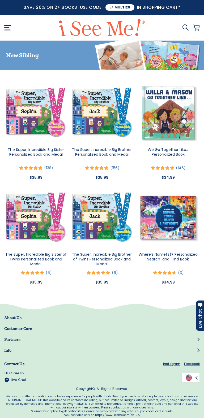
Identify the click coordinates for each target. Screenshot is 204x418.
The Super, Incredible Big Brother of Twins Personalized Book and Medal (102, 259)
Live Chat (18, 379)
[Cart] (196, 27)
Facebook (192, 364)
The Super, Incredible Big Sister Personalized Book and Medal (36, 152)
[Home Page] (102, 27)
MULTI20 (122, 7)
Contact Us (14, 363)
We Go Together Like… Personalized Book (168, 152)
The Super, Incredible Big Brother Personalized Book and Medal (102, 152)
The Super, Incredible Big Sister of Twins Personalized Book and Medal (36, 259)
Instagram (171, 364)
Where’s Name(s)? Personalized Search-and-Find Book (168, 257)
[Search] (185, 27)
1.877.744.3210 (16, 373)
